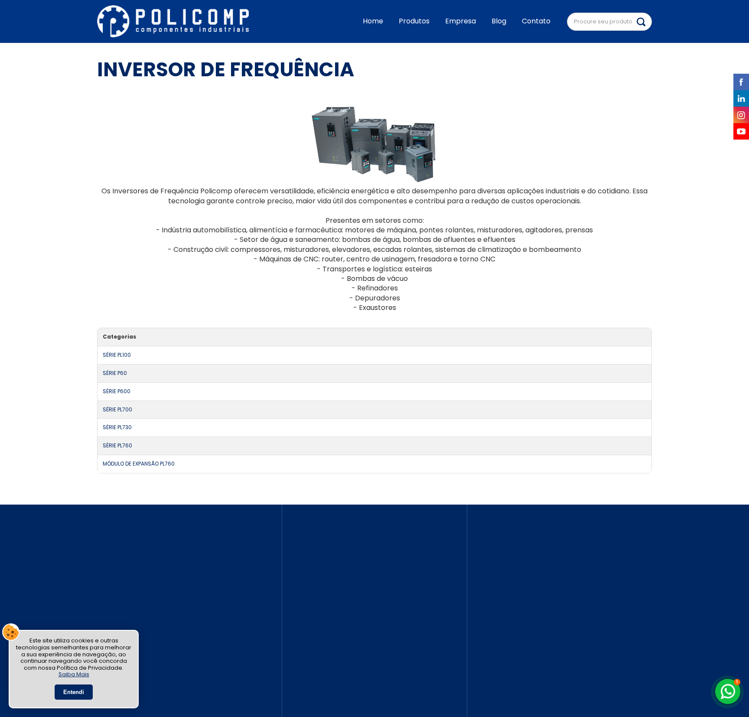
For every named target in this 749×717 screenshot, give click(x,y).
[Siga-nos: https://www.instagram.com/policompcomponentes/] (179, 651)
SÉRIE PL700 (117, 409)
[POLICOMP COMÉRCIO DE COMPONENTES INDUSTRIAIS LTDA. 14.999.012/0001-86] (173, 21)
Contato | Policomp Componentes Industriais (565, 625)
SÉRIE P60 (115, 373)
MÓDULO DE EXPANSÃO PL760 (139, 463)
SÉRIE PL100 (117, 355)
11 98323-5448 (326, 648)
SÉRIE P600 (116, 391)
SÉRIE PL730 (117, 427)
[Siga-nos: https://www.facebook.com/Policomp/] (179, 606)
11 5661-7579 (322, 606)
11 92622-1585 (324, 637)
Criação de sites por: (518, 689)
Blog (499, 21)
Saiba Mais (74, 674)
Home (373, 21)
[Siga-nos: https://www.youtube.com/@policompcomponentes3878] (179, 673)
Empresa (460, 21)
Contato (536, 21)
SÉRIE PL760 (117, 445)
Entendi (73, 692)
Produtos (414, 21)
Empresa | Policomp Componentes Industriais (565, 607)
